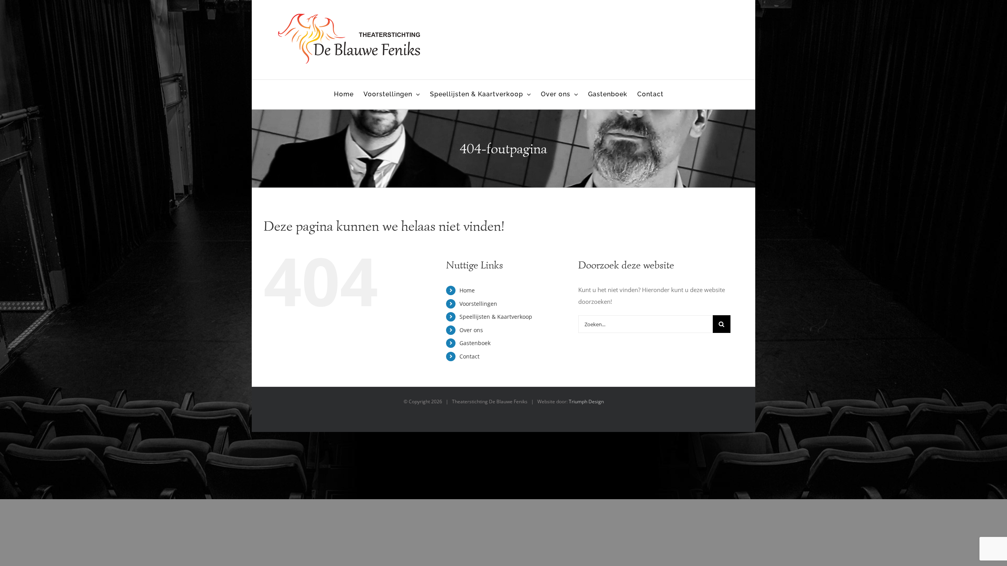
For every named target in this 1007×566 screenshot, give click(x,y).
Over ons (471, 330)
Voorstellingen (478, 303)
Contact (469, 356)
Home (467, 290)
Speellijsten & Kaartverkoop (495, 316)
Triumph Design (586, 401)
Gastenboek (475, 343)
